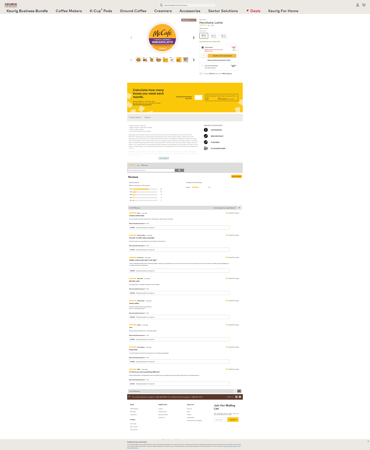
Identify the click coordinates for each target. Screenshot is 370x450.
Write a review (203, 28)
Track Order (133, 423)
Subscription (209, 47)
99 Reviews (145, 165)
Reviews (148, 117)
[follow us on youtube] (236, 397)
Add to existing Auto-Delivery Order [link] (218, 60)
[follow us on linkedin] (240, 397)
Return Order (133, 426)
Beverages (133, 411)
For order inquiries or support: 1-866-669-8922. (149, 397)
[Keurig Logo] (11, 5)
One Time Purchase (211, 67)
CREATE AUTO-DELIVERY (222, 56)
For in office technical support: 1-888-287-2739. (184, 397)
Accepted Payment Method (194, 420)
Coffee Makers (134, 408)
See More (163, 158)
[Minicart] (363, 4)
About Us (189, 408)
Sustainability (190, 417)
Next (193, 38)
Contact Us (162, 417)
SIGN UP (233, 420)
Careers (189, 414)
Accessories (133, 414)
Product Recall (162, 411)
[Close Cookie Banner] (368, 441)
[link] (203, 25)
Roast (189, 20)
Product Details (135, 117)
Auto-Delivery (134, 429)
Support (161, 408)
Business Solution (163, 414)
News (188, 411)
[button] (357, 4)
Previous (131, 38)
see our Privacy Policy (230, 446)
